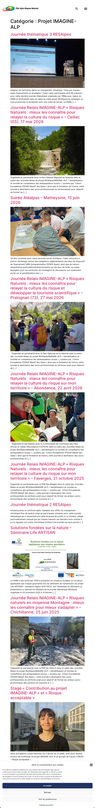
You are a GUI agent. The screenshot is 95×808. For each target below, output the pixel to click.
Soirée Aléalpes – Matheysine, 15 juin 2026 (45, 200)
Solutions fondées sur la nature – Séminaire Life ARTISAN (40, 530)
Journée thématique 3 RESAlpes (40, 34)
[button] (91, 765)
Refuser (47, 792)
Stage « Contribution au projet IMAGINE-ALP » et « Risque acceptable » (38, 693)
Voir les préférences (47, 799)
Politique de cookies (46, 805)
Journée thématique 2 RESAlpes (40, 504)
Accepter (47, 785)
